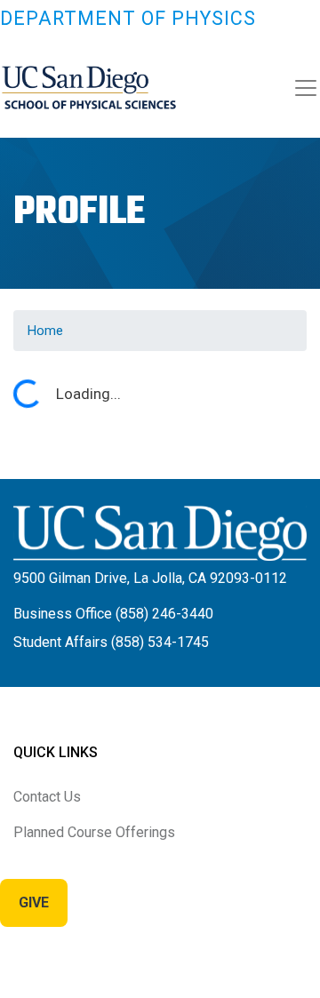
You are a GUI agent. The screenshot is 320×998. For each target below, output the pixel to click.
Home (45, 331)
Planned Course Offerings (94, 832)
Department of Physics (128, 18)
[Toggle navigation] (306, 88)
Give (34, 902)
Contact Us (47, 796)
